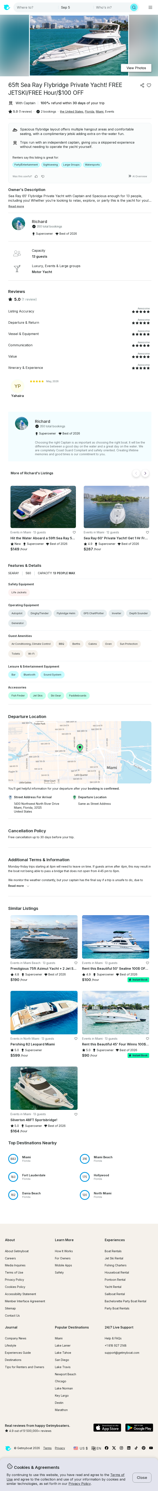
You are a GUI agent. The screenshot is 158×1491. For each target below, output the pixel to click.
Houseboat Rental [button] (117, 1272)
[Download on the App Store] (107, 1428)
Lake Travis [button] (63, 1367)
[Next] (145, 473)
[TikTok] (136, 1449)
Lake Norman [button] (64, 1388)
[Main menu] (150, 7)
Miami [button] (99, 111)
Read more (16, 885)
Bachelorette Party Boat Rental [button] (125, 1301)
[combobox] (36, 7)
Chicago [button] (60, 1381)
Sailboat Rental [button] (115, 1294)
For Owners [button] (63, 1258)
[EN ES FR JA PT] (96, 1448)
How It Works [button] (64, 1251)
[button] (43, 507)
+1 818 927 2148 (116, 1345)
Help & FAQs (113, 1338)
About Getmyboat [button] (17, 1251)
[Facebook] (107, 1449)
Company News (15, 1338)
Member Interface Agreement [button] (25, 1301)
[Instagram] (121, 1449)
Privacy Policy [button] (80, 1484)
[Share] (142, 85)
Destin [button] (59, 1402)
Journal (11, 1327)
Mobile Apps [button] (63, 1265)
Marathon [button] (61, 1410)
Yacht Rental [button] (113, 1287)
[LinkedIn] (129, 1449)
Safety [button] (59, 1272)
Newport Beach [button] (65, 1374)
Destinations (13, 1360)
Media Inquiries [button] (15, 1265)
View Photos (136, 68)
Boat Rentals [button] (113, 1251)
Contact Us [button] (12, 1315)
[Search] (134, 7)
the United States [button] (71, 111)
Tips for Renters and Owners (24, 1367)
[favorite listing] (148, 85)
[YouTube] (151, 1449)
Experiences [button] (115, 1240)
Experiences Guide (18, 1352)
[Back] (136, 473)
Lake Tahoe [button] (63, 1352)
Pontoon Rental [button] (115, 1279)
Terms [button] (47, 1448)
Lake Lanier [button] (63, 1345)
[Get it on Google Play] (139, 1428)
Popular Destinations (72, 1327)
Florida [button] (89, 111)
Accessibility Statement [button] (20, 1294)
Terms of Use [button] (14, 1272)
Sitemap (10, 1308)
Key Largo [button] (62, 1395)
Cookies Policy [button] (15, 1287)
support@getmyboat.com (122, 1352)
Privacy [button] (60, 1448)
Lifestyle (10, 1345)
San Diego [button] (62, 1360)
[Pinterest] (144, 1449)
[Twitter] (114, 1449)
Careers (10, 1258)
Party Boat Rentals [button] (117, 1308)
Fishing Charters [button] (116, 1265)
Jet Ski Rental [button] (114, 1258)
